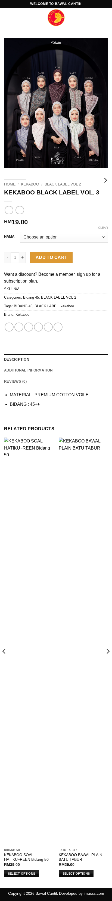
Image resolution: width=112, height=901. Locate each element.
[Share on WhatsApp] (9, 327)
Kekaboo (30, 184)
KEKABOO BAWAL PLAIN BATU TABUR (80, 857)
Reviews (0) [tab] (15, 381)
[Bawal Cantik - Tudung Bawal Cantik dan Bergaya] (56, 17)
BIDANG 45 (23, 306)
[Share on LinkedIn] (58, 327)
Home (9, 184)
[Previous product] (19, 210)
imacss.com (94, 893)
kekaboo (67, 306)
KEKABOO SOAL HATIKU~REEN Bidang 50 (26, 857)
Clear (103, 227)
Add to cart (51, 257)
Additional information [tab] (28, 370)
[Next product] (9, 210)
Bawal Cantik (47, 893)
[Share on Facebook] (18, 327)
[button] (7, 17)
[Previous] (13, 103)
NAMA (9, 237)
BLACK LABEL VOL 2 (63, 184)
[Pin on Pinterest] (48, 327)
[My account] (96, 18)
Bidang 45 (31, 297)
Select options (21, 873)
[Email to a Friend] (38, 327)
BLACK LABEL (46, 306)
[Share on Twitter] (28, 327)
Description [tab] (16, 359)
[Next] (99, 103)
